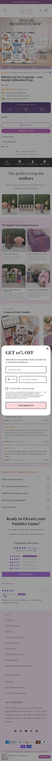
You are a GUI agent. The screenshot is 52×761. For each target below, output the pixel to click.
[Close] (47, 349)
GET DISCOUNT (26, 405)
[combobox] (11, 379)
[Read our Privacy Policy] (44, 392)
